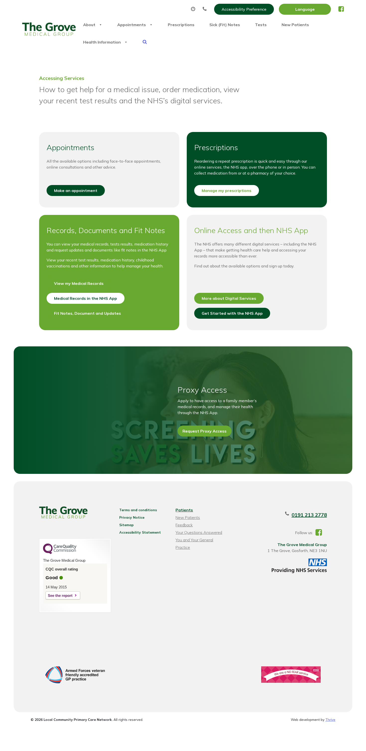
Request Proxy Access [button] (205, 431)
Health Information (102, 42)
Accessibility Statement (140, 532)
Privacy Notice (131, 517)
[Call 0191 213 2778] (206, 9)
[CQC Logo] (59, 553)
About (89, 24)
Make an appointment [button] (75, 190)
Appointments (131, 24)
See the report (60, 595)
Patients (184, 509)
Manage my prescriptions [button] (226, 190)
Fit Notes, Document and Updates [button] (87, 313)
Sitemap (126, 525)
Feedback (184, 524)
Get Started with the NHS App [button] (232, 313)
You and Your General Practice (194, 540)
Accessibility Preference (244, 9)
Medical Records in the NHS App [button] (85, 298)
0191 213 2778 (309, 515)
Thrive (330, 719)
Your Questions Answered (199, 532)
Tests (261, 24)
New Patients (295, 24)
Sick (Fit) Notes (224, 24)
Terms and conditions (138, 510)
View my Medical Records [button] (79, 283)
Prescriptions (181, 24)
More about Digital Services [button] (229, 298)
